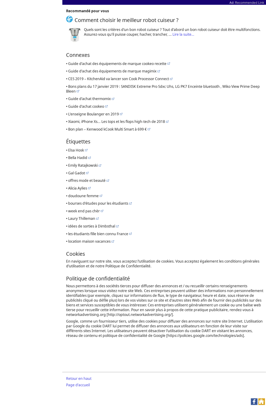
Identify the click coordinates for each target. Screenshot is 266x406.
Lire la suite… (183, 34)
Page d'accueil (78, 385)
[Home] (70, 19)
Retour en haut (78, 378)
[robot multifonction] (168, 63)
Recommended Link (249, 3)
